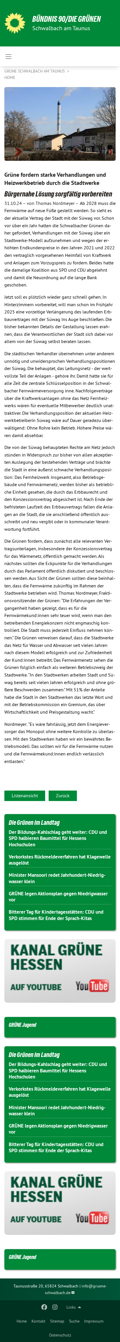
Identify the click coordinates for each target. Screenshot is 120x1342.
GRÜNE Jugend (22, 1025)
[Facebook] (44, 1307)
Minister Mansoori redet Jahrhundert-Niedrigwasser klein (57, 878)
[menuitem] (22, 1321)
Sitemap (57, 1321)
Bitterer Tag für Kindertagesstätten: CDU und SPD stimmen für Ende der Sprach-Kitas (56, 915)
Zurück (63, 795)
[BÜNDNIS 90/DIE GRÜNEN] (14, 23)
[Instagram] (55, 1307)
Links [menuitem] (71, 1307)
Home (22, 1321)
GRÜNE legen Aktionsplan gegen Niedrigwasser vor (58, 896)
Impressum (93, 1321)
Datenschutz (60, 1335)
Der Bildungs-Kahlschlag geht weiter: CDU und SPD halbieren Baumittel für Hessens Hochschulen (58, 838)
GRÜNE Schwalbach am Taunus (35, 71)
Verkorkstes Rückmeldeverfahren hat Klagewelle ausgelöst (60, 860)
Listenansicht (25, 795)
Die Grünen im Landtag (34, 822)
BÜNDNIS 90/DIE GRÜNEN (66, 19)
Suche (74, 1321)
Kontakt (38, 1321)
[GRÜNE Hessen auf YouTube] (60, 971)
